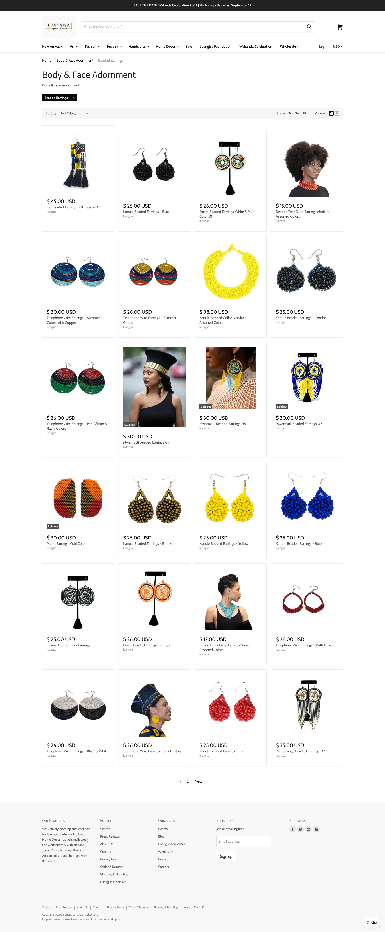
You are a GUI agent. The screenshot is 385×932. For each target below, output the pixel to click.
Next (199, 781)
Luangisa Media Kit (113, 882)
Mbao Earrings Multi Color (66, 543)
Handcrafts (137, 46)
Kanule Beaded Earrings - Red (221, 751)
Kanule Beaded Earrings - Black (146, 212)
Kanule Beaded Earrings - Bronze (148, 543)
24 (290, 113)
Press (162, 859)
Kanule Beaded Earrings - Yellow (223, 543)
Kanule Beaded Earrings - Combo (301, 318)
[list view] (337, 113)
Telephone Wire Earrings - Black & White (77, 751)
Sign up (226, 856)
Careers (163, 867)
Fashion (91, 46)
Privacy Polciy (110, 859)
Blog (161, 836)
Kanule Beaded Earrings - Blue (299, 543)
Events (163, 829)
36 (297, 113)
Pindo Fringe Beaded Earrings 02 (300, 751)
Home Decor (166, 46)
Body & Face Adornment (74, 61)
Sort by (51, 113)
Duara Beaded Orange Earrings (146, 645)
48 (304, 113)
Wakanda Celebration (255, 46)
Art (73, 46)
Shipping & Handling (114, 874)
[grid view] (331, 113)
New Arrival (51, 46)
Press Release (110, 836)
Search (105, 829)
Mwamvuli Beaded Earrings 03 (299, 424)
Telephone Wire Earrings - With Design (305, 645)
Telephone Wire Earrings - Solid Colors (152, 751)
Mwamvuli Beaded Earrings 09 (146, 442)
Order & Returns (111, 867)
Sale (189, 46)
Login (323, 47)
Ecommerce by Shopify (105, 919)
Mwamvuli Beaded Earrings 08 (222, 424)
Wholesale (288, 46)
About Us (106, 844)
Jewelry (113, 46)
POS (82, 919)
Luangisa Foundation (216, 46)
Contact (105, 852)
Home (46, 61)
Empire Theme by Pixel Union (60, 919)
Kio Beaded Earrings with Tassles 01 (73, 207)
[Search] (309, 27)
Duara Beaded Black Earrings (68, 645)
